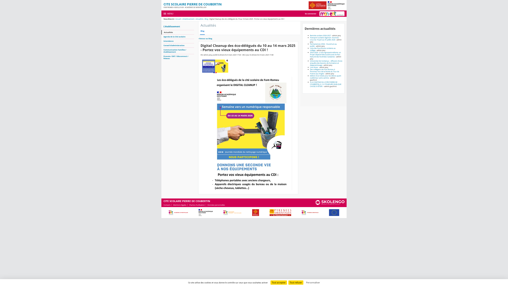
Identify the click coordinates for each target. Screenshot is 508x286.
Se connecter (310, 13)
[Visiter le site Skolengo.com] (329, 204)
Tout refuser (296, 282)
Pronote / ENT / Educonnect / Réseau (176, 57)
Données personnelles (216, 205)
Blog (206, 19)
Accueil (178, 19)
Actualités (199, 19)
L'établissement (188, 19)
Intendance (169, 41)
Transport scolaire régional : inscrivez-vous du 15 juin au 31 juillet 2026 (324, 38)
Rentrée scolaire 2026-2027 (320, 35)
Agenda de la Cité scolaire (174, 36)
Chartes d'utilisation (197, 205)
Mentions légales (179, 205)
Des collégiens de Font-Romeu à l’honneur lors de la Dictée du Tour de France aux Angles (324, 71)
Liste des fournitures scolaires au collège (323, 49)
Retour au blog (205, 38)
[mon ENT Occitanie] (331, 13)
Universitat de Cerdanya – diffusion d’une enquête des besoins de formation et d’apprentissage (326, 63)
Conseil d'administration (174, 45)
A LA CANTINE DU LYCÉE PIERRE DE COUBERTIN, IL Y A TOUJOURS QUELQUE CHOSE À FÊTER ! (325, 84)
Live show (314, 67)
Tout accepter (279, 282)
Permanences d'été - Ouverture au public (323, 45)
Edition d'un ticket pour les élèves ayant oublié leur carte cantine (325, 77)
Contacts (167, 205)
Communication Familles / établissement (175, 51)
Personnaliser (313, 282)
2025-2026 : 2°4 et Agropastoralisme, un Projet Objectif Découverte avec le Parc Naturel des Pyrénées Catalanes (325, 54)
